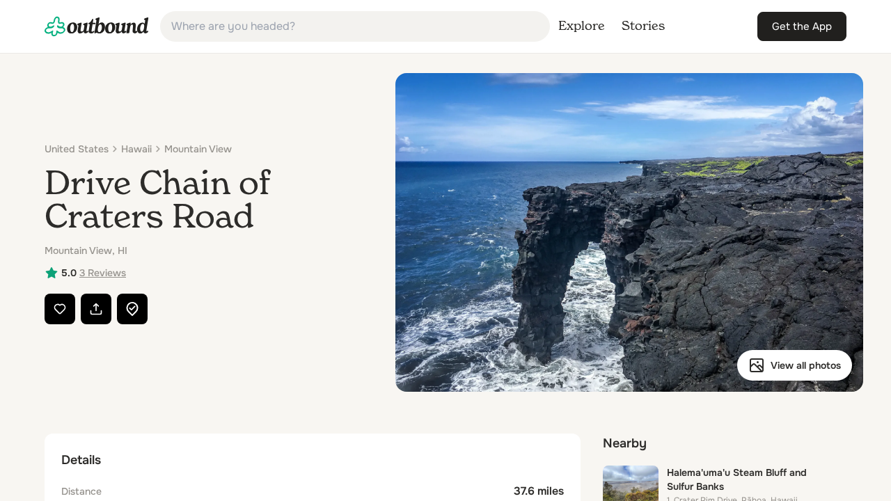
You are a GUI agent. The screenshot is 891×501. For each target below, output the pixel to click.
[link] (97, 26)
